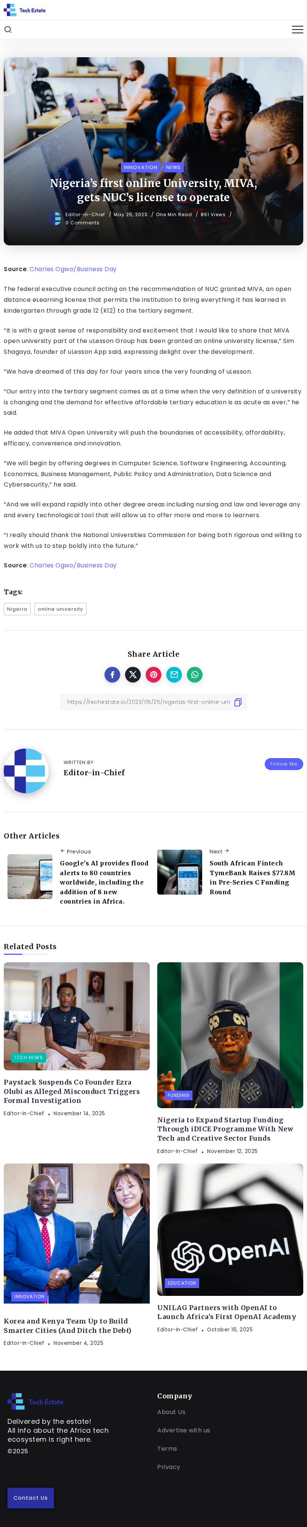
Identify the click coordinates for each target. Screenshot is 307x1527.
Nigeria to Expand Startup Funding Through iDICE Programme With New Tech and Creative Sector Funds (225, 1129)
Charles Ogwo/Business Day (73, 269)
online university (60, 609)
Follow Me (284, 764)
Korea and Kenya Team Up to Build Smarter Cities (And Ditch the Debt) (68, 1326)
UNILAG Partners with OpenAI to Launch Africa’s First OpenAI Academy (226, 1312)
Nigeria (17, 609)
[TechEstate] (35, 1400)
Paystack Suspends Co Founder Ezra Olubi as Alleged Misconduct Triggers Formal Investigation (72, 1091)
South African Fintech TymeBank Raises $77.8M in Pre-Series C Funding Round (252, 877)
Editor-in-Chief (86, 214)
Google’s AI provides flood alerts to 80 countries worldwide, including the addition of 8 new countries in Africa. (104, 882)
